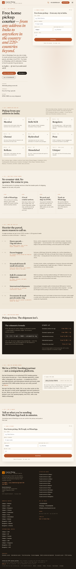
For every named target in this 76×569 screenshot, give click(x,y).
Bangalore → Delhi (6, 521)
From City (7, 443)
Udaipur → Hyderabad (7, 512)
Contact (39, 565)
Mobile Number (38, 21)
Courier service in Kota (44, 483)
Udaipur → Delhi (6, 505)
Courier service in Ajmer (45, 481)
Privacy (49, 565)
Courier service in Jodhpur (45, 479)
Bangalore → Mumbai (7, 523)
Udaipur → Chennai (7, 510)
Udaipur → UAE (6, 540)
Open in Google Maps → (44, 519)
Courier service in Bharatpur (46, 490)
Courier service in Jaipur (45, 476)
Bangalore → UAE (6, 547)
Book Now (53, 39)
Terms (44, 565)
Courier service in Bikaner (45, 485)
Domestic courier (6, 555)
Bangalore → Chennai (7, 525)
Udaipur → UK (5, 534)
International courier (16, 555)
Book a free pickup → (9, 73)
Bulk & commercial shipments (47, 555)
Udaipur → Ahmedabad (7, 516)
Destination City (43, 443)
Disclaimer (55, 565)
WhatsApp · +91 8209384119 (46, 505)
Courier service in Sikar (45, 494)
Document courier (59, 555)
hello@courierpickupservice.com (47, 508)
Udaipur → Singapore (7, 542)
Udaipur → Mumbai (6, 503)
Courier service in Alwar (45, 487)
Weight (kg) (37, 32)
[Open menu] (72, 2)
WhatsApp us (22, 73)
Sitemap (61, 565)
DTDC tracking (68, 555)
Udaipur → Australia (7, 538)
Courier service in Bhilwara (45, 492)
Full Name (37, 15)
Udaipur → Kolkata (6, 519)
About (34, 565)
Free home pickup (26, 555)
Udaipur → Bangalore (7, 508)
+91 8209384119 (43, 503)
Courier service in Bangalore (46, 496)
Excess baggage (35, 555)
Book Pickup (65, 2)
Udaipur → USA (6, 531)
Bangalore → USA (6, 545)
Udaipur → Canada (6, 536)
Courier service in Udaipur (45, 474)
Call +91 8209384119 (8, 77)
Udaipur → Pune (6, 514)
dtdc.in (6, 385)
